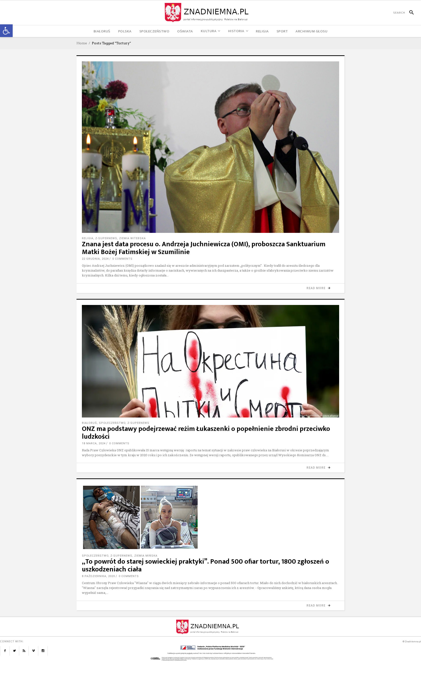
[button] (6, 30)
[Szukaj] (409, 13)
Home (82, 43)
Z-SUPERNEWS (106, 238)
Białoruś (89, 423)
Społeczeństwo (112, 423)
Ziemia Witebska (132, 238)
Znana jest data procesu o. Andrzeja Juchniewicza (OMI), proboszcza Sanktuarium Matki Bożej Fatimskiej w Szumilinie (203, 248)
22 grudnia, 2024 (95, 258)
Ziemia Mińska (145, 555)
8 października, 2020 (98, 576)
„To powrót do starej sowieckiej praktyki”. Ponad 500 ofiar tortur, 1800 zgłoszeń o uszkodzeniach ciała (205, 565)
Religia (87, 238)
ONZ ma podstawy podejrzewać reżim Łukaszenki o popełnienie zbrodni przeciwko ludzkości (206, 432)
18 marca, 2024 (93, 443)
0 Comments (122, 258)
